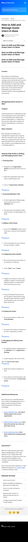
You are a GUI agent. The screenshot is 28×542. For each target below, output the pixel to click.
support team (21, 467)
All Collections (5, 18)
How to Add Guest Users (11, 432)
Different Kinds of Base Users (12, 422)
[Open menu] (25, 3)
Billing (12, 18)
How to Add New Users (11, 412)
